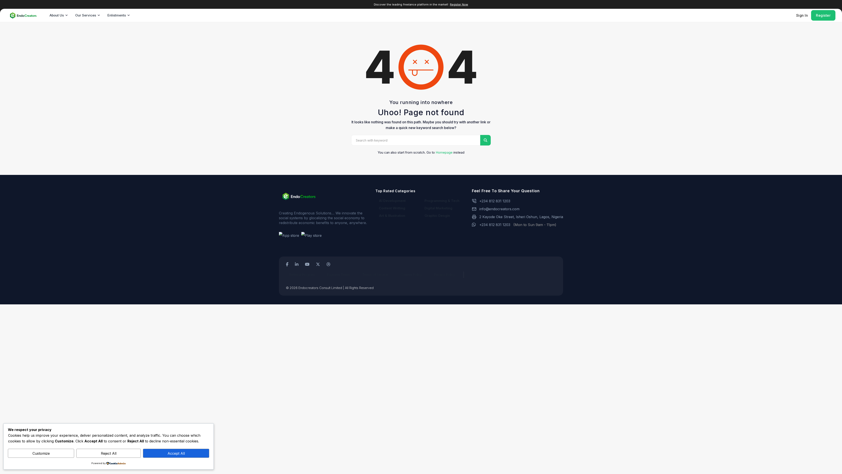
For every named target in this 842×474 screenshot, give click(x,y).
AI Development (392, 201)
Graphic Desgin (437, 216)
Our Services (85, 15)
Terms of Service (375, 275)
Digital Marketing (438, 208)
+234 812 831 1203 (494, 201)
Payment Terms (338, 275)
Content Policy (411, 275)
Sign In (802, 15)
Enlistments (116, 15)
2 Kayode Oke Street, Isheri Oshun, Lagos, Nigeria (521, 217)
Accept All (176, 453)
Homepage (444, 152)
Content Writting (392, 208)
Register (823, 15)
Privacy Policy (444, 275)
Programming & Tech (442, 201)
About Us (57, 15)
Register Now (459, 4)
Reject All (108, 453)
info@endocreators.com (499, 209)
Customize (41, 453)
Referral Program (302, 275)
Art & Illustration (392, 216)
